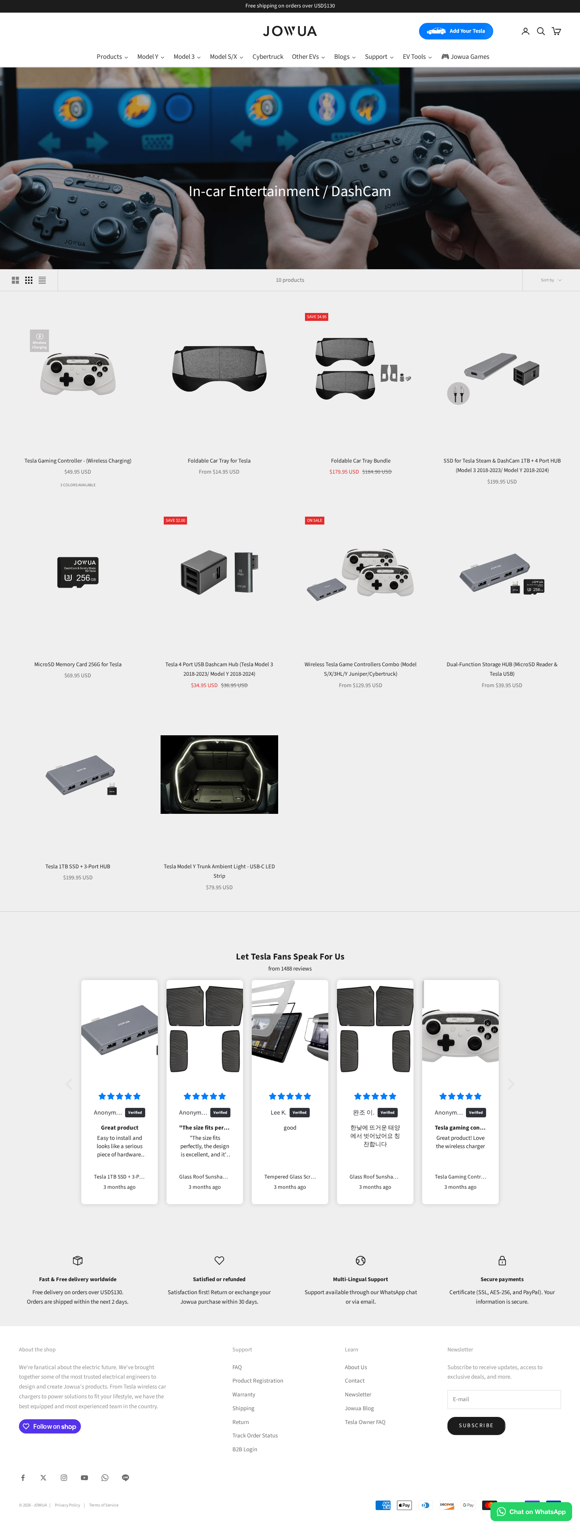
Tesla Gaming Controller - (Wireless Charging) (77, 461)
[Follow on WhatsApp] (105, 1478)
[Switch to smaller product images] (28, 280)
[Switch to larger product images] (15, 280)
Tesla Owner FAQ (365, 1422)
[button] (71, 1084)
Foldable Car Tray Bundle (361, 461)
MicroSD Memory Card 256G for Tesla (78, 664)
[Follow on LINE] (125, 1478)
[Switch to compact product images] (42, 280)
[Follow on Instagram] (64, 1478)
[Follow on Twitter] (43, 1478)
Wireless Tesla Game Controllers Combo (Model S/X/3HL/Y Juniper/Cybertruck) (361, 669)
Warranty (243, 1394)
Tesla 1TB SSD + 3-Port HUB (77, 866)
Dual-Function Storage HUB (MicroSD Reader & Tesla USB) (502, 669)
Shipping (243, 1408)
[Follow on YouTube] (84, 1478)
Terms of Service (103, 1505)
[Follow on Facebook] (23, 1478)
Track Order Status (255, 1436)
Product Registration (257, 1381)
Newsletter (358, 1394)
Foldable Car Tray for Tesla (219, 461)
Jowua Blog (359, 1408)
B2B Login (244, 1449)
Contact (355, 1381)
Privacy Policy (67, 1505)
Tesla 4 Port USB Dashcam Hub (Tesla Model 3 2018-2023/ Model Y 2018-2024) (219, 669)
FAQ (237, 1367)
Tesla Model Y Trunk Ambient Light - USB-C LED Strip (219, 871)
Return (240, 1422)
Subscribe (476, 1426)
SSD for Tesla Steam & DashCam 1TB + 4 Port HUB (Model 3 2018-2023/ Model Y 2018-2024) (502, 465)
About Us (356, 1367)
